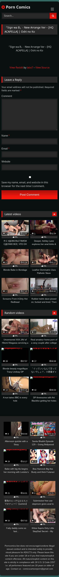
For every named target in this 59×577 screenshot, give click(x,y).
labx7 (30, 67)
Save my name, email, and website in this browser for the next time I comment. (25, 184)
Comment (7, 96)
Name (6, 135)
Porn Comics (17, 7)
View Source (42, 67)
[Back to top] (49, 568)
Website (6, 161)
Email (5, 148)
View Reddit (16, 67)
